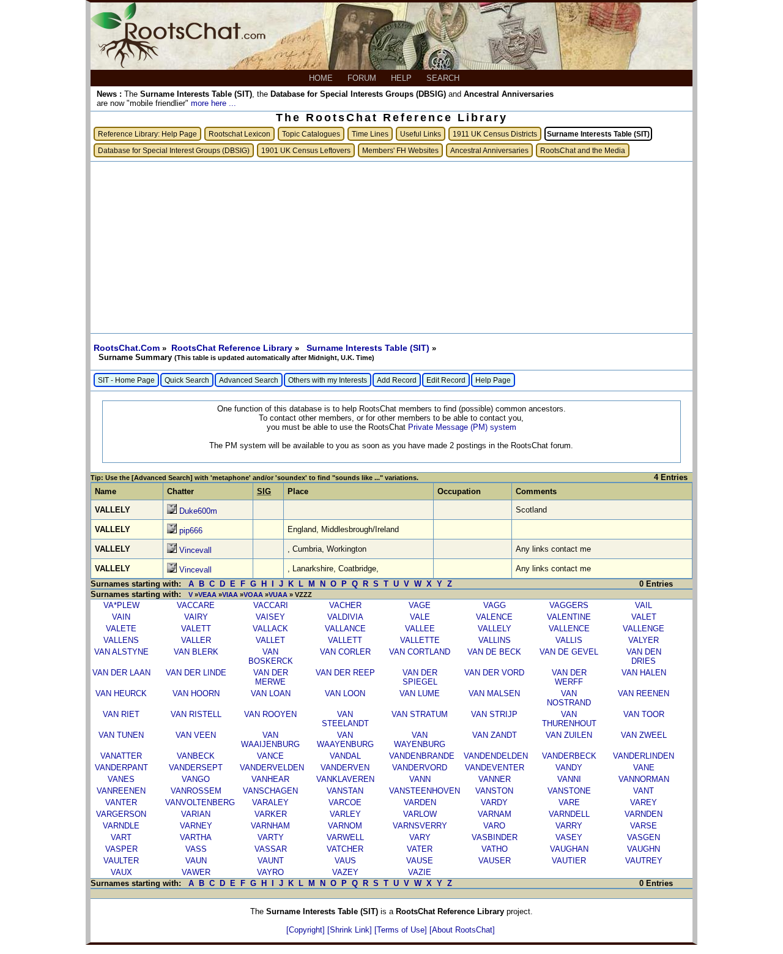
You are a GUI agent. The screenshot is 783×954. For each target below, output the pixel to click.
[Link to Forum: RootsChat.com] (178, 65)
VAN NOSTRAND (569, 698)
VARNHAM (270, 825)
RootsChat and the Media (582, 150)
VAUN (196, 860)
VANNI (569, 779)
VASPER (121, 849)
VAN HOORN (196, 693)
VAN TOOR (643, 714)
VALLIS (568, 640)
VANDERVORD (419, 767)
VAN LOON (345, 693)
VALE (420, 617)
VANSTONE (569, 790)
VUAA (278, 594)
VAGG (494, 605)
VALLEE (420, 628)
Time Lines (370, 134)
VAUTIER (569, 860)
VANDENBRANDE (422, 756)
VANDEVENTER (494, 767)
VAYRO (270, 872)
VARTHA (196, 837)
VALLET (270, 640)
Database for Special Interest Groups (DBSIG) (174, 150)
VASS (196, 849)
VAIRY (196, 617)
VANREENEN (121, 790)
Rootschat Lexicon (239, 134)
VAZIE (419, 872)
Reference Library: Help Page (147, 134)
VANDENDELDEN (496, 756)
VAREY (643, 802)
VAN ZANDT (494, 735)
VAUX (121, 872)
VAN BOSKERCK (270, 656)
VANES (121, 779)
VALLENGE (643, 628)
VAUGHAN (569, 849)
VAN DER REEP (345, 672)
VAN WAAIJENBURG (270, 740)
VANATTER (121, 756)
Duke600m (198, 511)
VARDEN (420, 802)
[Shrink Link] (350, 929)
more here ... (213, 103)
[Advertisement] (391, 247)
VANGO (196, 779)
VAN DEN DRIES (643, 656)
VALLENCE (569, 628)
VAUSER (494, 860)
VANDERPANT (121, 767)
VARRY (568, 825)
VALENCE (494, 617)
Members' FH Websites (400, 150)
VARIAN (195, 814)
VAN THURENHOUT (569, 719)
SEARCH (444, 78)
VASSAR (270, 849)
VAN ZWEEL (644, 735)
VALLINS (494, 640)
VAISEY (270, 617)
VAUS (345, 860)
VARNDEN (643, 814)
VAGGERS (568, 605)
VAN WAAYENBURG (345, 740)
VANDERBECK (569, 756)
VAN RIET (121, 714)
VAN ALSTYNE (121, 651)
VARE (569, 802)
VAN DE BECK (494, 651)
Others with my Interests (327, 380)
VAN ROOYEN (270, 714)
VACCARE (196, 605)
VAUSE (419, 860)
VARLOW (420, 814)
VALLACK (270, 628)
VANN (420, 779)
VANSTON (494, 790)
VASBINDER (495, 837)
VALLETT (345, 640)
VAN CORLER (345, 651)
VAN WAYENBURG (419, 740)
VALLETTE (420, 640)
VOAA (253, 594)
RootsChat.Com (127, 348)
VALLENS (121, 640)
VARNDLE (121, 825)
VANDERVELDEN (272, 767)
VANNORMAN (643, 779)
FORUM (363, 78)
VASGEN (643, 837)
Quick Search (187, 380)
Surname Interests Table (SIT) (369, 348)
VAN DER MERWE (270, 677)
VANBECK (196, 756)
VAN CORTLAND (419, 651)
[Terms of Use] (401, 929)
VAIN (121, 617)
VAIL (643, 605)
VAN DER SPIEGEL (420, 677)
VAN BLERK (196, 651)
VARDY (494, 802)
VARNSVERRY (420, 825)
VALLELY (494, 628)
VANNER (494, 779)
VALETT (196, 628)
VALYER (643, 640)
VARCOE (345, 802)
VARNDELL (569, 814)
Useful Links (420, 134)
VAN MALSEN (494, 693)
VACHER (345, 605)
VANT (643, 790)
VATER (419, 849)
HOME (322, 78)
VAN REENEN (643, 693)
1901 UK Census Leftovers (306, 150)
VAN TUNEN (121, 735)
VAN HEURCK (121, 693)
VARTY (271, 837)
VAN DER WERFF (569, 677)
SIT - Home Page (126, 380)
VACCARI (270, 605)
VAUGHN (643, 849)
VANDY (568, 767)
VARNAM (494, 814)
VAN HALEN (644, 672)
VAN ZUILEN (569, 735)
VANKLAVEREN (345, 779)
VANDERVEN (345, 767)
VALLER (196, 640)
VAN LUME (419, 693)
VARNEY (196, 825)
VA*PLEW (121, 605)
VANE (644, 767)
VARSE (643, 825)
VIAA (230, 594)
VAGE (420, 605)
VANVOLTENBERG (200, 802)
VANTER (121, 802)
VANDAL (345, 756)
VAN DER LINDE (196, 672)
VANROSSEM (196, 790)
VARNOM (345, 825)
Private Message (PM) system (462, 427)
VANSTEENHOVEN (424, 790)
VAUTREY (643, 860)
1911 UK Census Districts (495, 134)
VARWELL (345, 837)
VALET (643, 617)
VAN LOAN (271, 693)
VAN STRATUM (420, 714)
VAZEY (345, 872)
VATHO (494, 849)
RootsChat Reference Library (233, 348)
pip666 (190, 530)
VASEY (568, 837)
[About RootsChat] (462, 929)
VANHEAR (270, 779)
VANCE (270, 756)
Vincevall (195, 550)
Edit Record (446, 380)
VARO (494, 825)
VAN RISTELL (196, 714)
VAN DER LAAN (121, 672)
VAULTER (121, 860)
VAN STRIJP (494, 714)
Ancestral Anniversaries (489, 150)
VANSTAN (345, 790)
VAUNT (271, 860)
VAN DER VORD (494, 672)
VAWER (196, 872)
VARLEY (345, 814)
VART (121, 837)
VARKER (270, 814)
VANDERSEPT (196, 767)
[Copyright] (306, 929)
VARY (420, 837)
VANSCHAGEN (270, 790)
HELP (402, 78)
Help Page (493, 380)
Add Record (397, 380)
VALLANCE (345, 628)
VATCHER (345, 849)
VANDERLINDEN (643, 756)
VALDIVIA (345, 617)
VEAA (207, 594)
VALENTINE (569, 617)
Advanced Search (248, 380)
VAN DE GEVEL (569, 651)
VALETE (121, 628)
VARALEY (270, 802)
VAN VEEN (196, 735)
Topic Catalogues (311, 134)
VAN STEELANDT (345, 719)
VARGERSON (121, 814)
